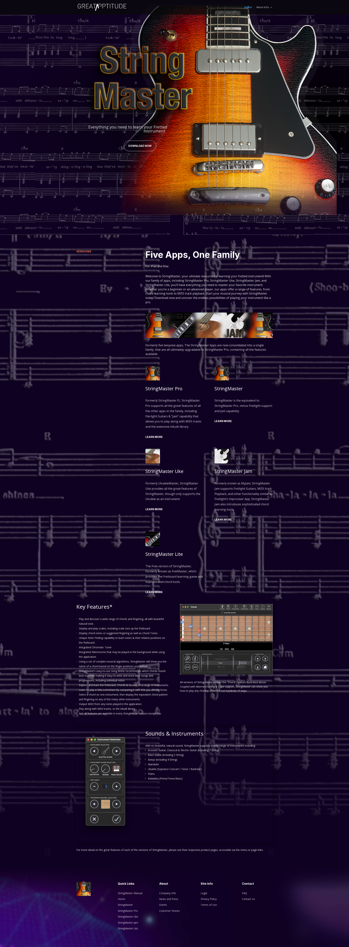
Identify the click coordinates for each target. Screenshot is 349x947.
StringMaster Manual (130, 893)
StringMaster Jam (128, 922)
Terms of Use (209, 904)
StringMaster (125, 904)
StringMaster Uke (128, 916)
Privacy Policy (209, 899)
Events (163, 904)
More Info (262, 7)
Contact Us (248, 899)
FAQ (244, 893)
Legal (204, 893)
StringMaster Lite (128, 928)
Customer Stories (169, 910)
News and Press (168, 899)
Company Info (167, 893)
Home (248, 7)
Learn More (154, 436)
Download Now (140, 145)
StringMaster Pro (128, 910)
